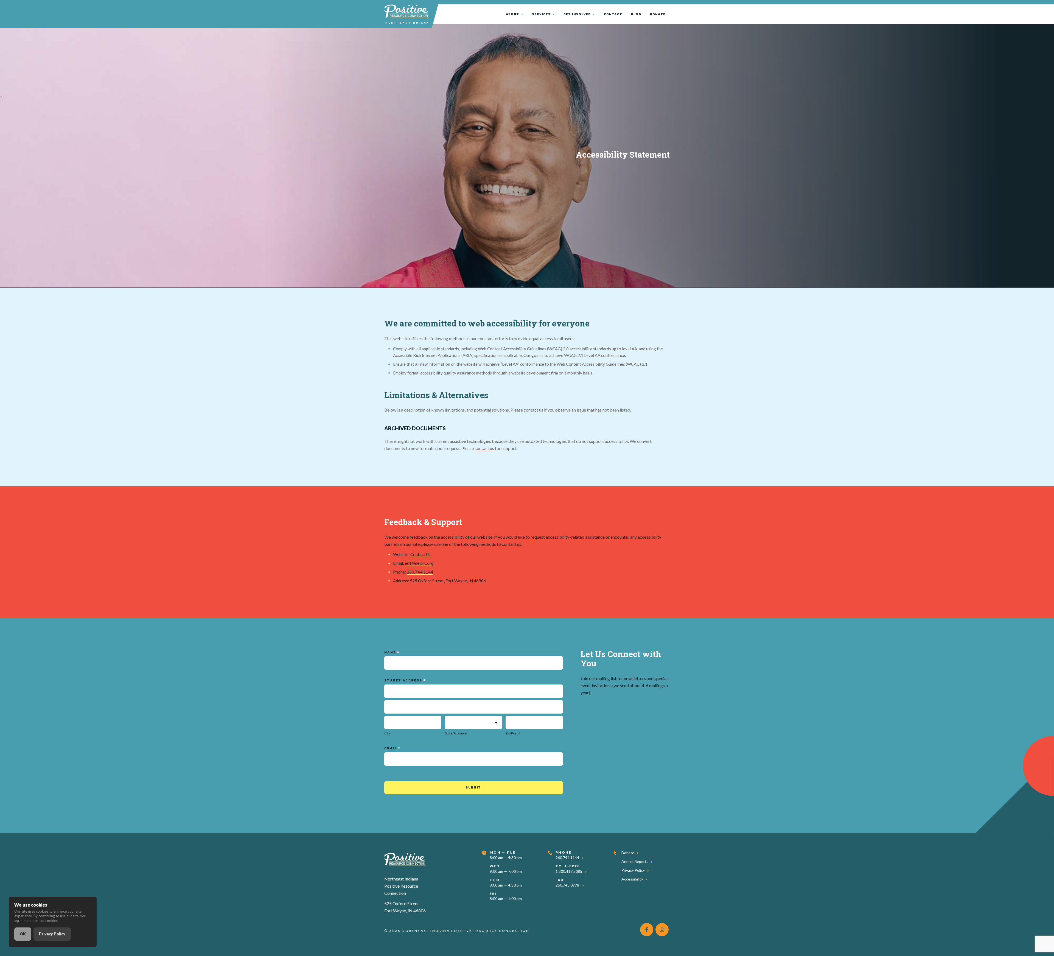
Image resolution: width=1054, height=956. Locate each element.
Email (391, 748)
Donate (657, 14)
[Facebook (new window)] (646, 929)
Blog (636, 14)
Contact (613, 14)
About (512, 14)
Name (390, 652)
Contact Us (420, 554)
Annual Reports (634, 861)
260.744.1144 (420, 571)
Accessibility (632, 879)
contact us (484, 448)
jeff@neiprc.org (419, 563)
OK (23, 934)
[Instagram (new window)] (662, 929)
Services (541, 14)
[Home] (404, 858)
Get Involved (577, 14)
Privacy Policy (633, 870)
